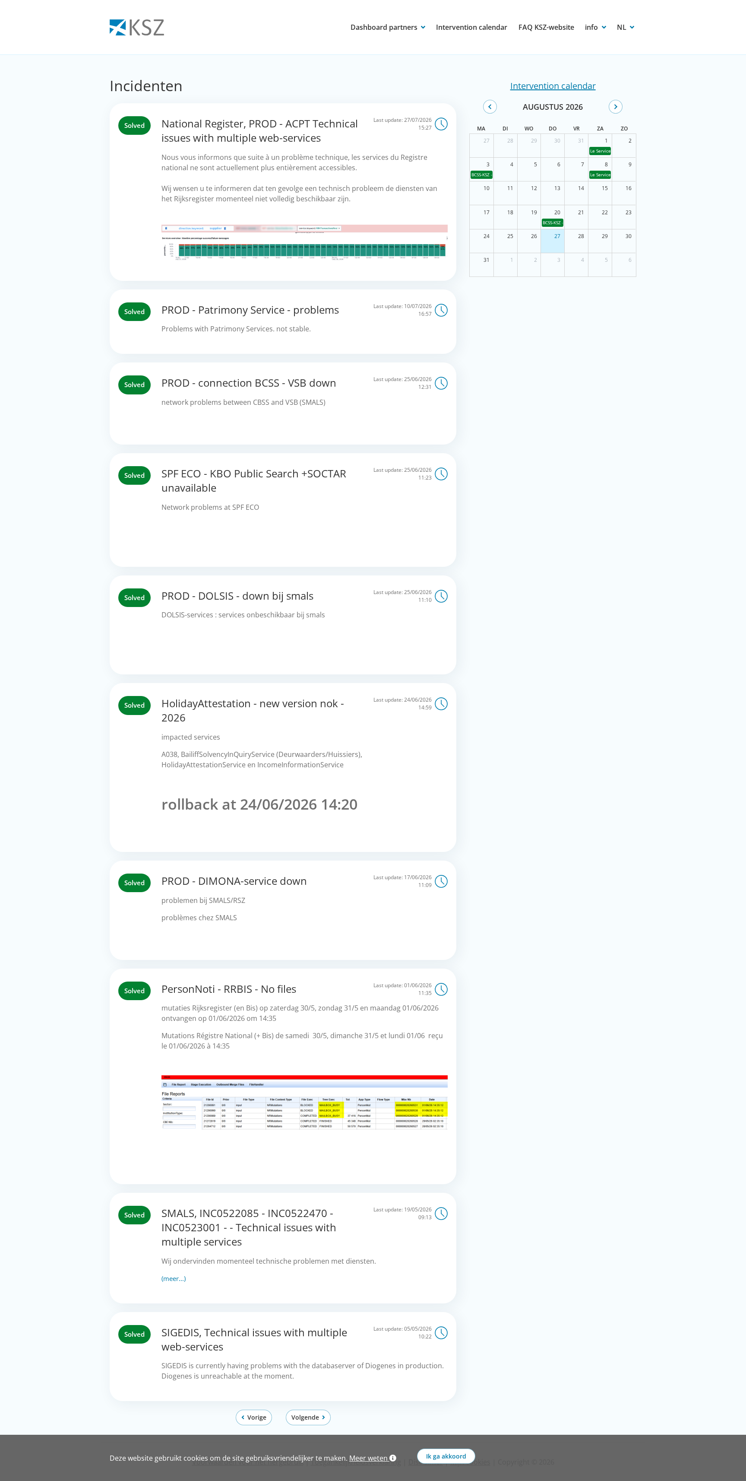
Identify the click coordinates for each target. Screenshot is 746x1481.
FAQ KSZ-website (546, 27)
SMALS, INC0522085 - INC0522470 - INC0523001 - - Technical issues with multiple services (248, 1227)
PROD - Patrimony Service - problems (250, 309)
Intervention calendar (471, 27)
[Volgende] (616, 107)
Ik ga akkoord (446, 1456)
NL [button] (622, 27)
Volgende (305, 1417)
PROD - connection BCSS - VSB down (248, 382)
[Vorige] (490, 107)
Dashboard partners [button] (385, 27)
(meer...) (173, 1278)
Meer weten (369, 1458)
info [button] (592, 27)
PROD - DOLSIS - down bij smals (237, 595)
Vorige (256, 1417)
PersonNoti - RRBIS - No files (228, 989)
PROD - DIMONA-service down (234, 881)
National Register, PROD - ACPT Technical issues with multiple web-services (259, 130)
